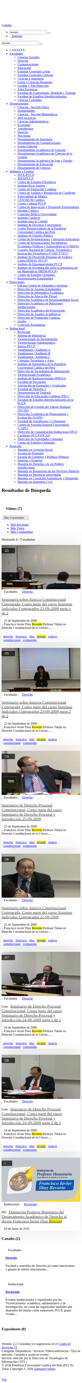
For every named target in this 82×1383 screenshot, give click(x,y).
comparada (30, 640)
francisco (21, 636)
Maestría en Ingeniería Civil (35, 482)
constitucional (11, 640)
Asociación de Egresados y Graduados (42, 385)
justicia (52, 636)
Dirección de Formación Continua (39, 317)
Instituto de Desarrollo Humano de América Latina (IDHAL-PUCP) (45, 258)
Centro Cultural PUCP (32, 203)
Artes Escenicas (27, 89)
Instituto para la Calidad (32, 221)
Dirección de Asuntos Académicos (39, 314)
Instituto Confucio (29, 217)
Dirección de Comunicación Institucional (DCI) (47, 432)
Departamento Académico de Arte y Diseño (45, 160)
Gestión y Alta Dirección (33, 85)
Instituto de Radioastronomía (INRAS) (42, 378)
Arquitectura (25, 128)
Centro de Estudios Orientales (36, 275)
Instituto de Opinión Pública (35, 235)
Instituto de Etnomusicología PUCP (40, 264)
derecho (8, 636)
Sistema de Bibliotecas (32, 335)
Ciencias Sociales (28, 57)
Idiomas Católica (28, 210)
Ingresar (16, 36)
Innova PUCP (26, 346)
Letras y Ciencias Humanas (35, 82)
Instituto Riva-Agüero (31, 185)
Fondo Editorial (27, 146)
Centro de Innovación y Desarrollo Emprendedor (48, 207)
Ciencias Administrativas (33, 121)
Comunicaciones (28, 64)
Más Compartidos (22, 531)
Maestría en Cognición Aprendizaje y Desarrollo (48, 478)
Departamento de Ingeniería (35, 139)
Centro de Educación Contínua (37, 189)
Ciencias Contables (30, 100)
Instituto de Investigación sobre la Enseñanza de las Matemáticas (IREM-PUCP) (48, 269)
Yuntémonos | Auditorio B (34, 353)
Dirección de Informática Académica (40, 292)
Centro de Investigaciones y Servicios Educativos (48, 239)
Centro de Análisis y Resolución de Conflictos (46, 192)
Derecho (23, 60)
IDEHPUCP (25, 178)
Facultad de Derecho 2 (32, 389)
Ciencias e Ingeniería (31, 78)
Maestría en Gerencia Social (35, 449)
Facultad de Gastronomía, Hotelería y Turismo (47, 93)
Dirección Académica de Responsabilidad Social (48, 300)
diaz (31, 636)
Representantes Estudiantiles (35, 278)
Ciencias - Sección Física (33, 107)
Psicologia (24, 135)
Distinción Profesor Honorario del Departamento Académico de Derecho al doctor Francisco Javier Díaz (34, 1216)
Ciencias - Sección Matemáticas (37, 114)
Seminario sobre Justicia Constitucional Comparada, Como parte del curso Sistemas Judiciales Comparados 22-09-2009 (37, 912)
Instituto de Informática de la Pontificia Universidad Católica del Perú (42, 365)
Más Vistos (17, 528)
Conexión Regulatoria (31, 325)
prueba (22, 321)
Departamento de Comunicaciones (39, 143)
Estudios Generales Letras (34, 71)
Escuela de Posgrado (31, 453)
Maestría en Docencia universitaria (39, 474)
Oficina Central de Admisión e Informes (43, 285)
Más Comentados (15, 517)
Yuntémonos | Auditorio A (34, 349)
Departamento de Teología (34, 392)
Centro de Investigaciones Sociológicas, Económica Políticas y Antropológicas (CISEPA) (48, 244)
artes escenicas (27, 118)
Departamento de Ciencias (34, 168)
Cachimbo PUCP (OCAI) (34, 435)
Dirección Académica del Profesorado (41, 310)
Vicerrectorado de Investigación (37, 339)
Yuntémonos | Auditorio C (34, 357)
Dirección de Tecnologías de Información (43, 371)
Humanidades (26, 110)
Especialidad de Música (32, 196)
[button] (7, 25)
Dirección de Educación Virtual (37, 296)
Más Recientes (20, 524)
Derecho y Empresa (30, 460)
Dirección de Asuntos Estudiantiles (39, 289)
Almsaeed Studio (44, 1369)
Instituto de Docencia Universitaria (39, 225)
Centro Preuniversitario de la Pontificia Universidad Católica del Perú (42, 230)
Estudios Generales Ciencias (35, 75)
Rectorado (24, 332)
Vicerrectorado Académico (34, 374)
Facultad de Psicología (32, 382)
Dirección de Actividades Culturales (40, 439)
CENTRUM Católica (31, 200)
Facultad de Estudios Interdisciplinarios (42, 96)
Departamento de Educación (35, 164)
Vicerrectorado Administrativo (36, 342)
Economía (24, 125)
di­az (31, 1043)
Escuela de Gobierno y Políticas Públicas (43, 457)
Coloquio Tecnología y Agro (36, 360)
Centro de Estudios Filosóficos (37, 182)
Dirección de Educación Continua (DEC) (43, 396)
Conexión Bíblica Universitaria (37, 214)
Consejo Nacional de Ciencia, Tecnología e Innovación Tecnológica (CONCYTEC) (45, 251)
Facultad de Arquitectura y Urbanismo (41, 421)
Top (4, 1379)
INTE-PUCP (26, 175)
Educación (24, 68)
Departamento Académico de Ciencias (41, 150)
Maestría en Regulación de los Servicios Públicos (48, 471)
